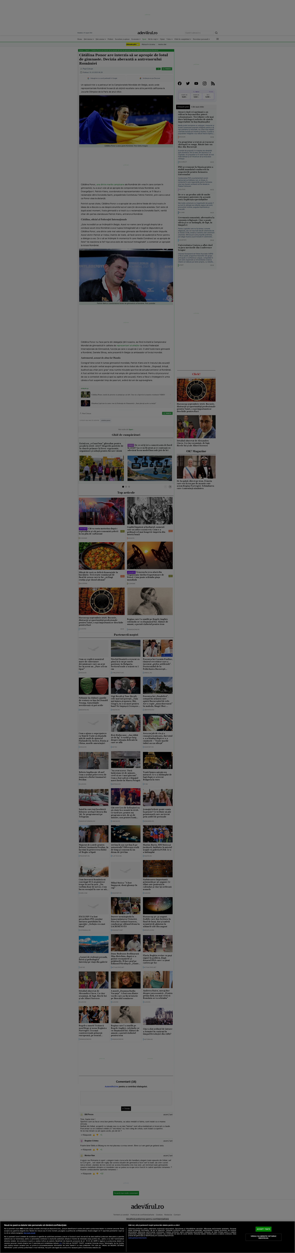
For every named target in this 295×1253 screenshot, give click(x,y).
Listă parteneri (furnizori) (137, 1238)
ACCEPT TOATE (263, 1229)
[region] (147, 1237)
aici (60, 1243)
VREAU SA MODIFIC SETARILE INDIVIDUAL (263, 1237)
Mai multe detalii (29, 1233)
